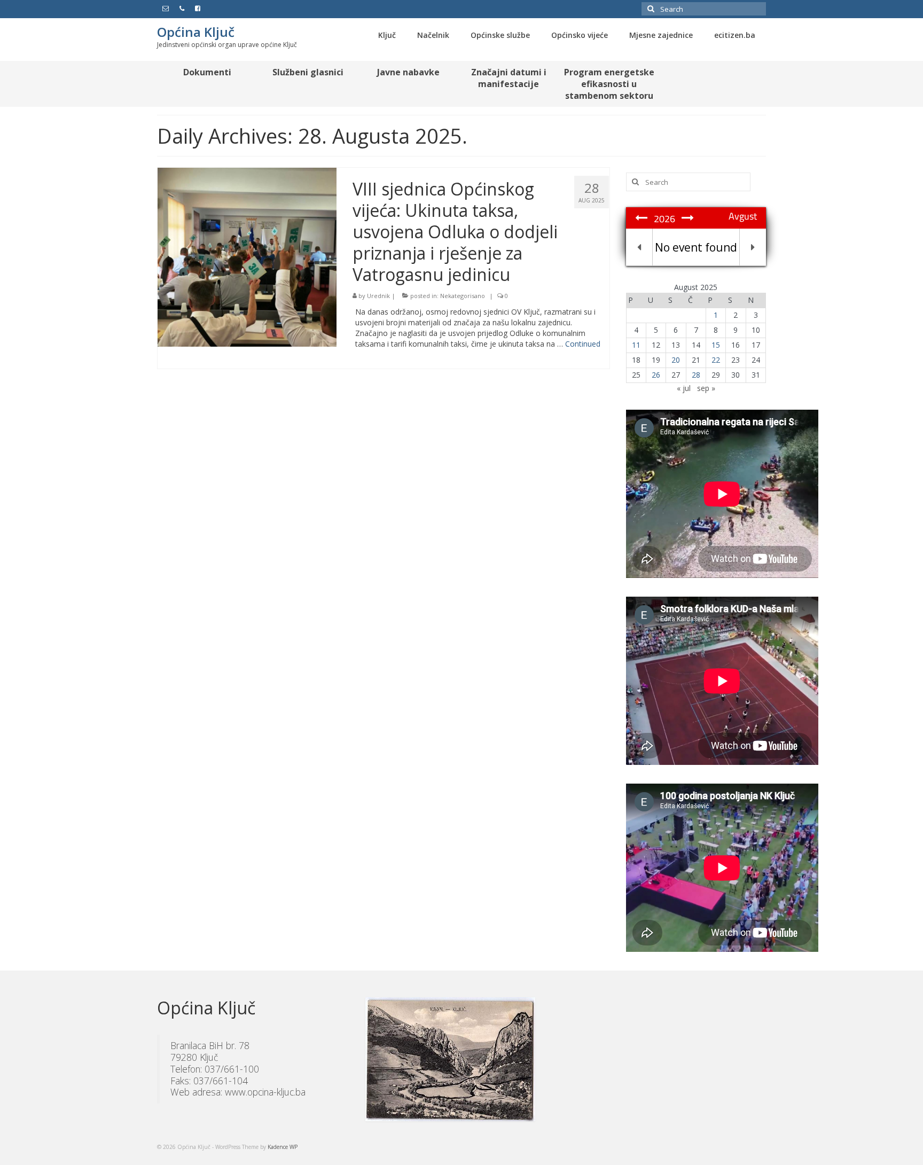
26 (656, 375)
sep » (706, 388)
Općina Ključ (195, 32)
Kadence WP (283, 1147)
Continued (582, 344)
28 (696, 375)
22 (715, 360)
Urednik (378, 296)
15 (715, 345)
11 (636, 345)
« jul (684, 388)
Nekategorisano (462, 296)
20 (675, 360)
